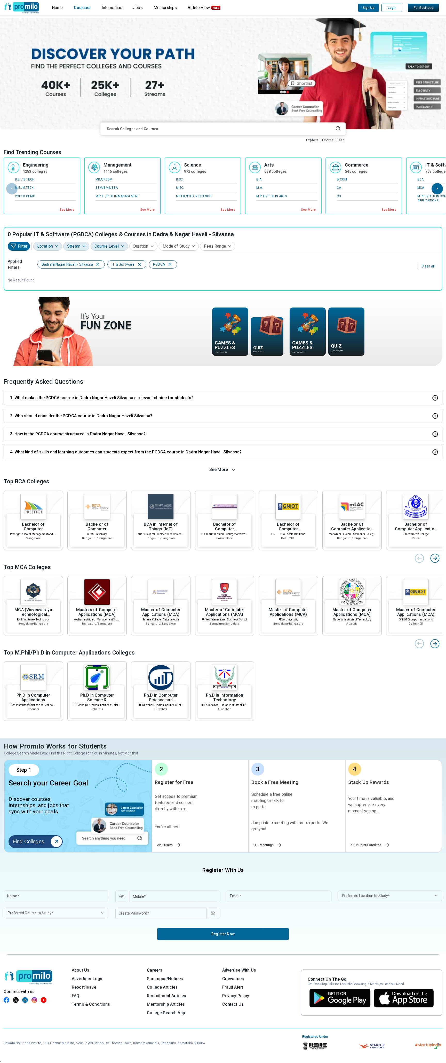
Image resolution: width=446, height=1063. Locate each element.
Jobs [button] (138, 7)
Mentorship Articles (166, 1004)
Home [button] (57, 7)
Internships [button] (112, 7)
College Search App (166, 1012)
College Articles (162, 987)
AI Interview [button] (199, 7)
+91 (122, 896)
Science (192, 165)
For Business (423, 8)
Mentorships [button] (165, 7)
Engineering (36, 165)
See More (67, 209)
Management (117, 165)
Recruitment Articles (166, 995)
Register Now (223, 934)
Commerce (356, 165)
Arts (269, 165)
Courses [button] (82, 7)
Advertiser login (87, 978)
